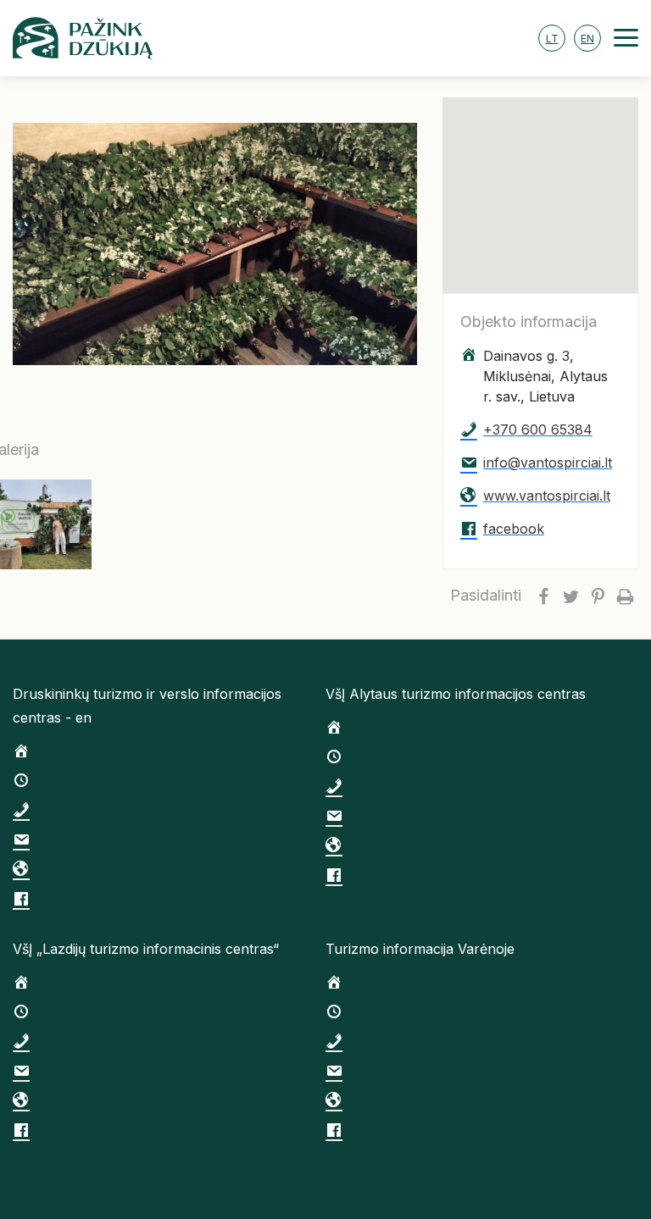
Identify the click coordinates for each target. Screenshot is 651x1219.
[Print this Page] (624, 595)
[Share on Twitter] (570, 595)
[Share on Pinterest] (597, 595)
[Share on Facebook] (543, 595)
